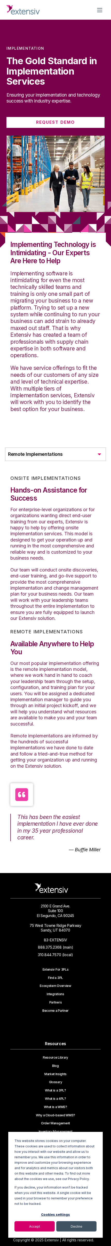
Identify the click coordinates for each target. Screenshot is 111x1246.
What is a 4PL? (55, 1099)
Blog (55, 1066)
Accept (34, 1226)
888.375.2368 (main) (55, 947)
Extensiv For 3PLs (56, 969)
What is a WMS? (55, 1107)
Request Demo (55, 122)
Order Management (55, 1123)
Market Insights (55, 1074)
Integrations (55, 994)
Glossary (55, 1082)
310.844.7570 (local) (55, 954)
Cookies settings (55, 1214)
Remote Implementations (35, 454)
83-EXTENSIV (55, 940)
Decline (76, 1226)
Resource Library (55, 1057)
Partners (55, 1002)
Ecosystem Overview (55, 986)
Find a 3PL (55, 978)
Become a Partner (55, 1011)
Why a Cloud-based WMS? (55, 1115)
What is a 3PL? (55, 1090)
